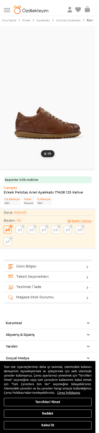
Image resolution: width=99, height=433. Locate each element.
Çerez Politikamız (68, 393)
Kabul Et (47, 425)
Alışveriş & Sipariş (20, 335)
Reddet (47, 413)
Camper (10, 188)
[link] (78, 10)
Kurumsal (14, 323)
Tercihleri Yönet (47, 402)
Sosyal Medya (17, 358)
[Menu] (9, 9)
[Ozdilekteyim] (31, 10)
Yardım (12, 346)
